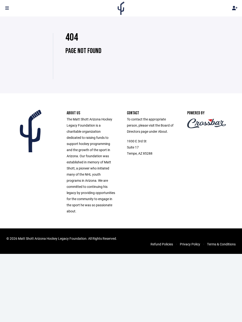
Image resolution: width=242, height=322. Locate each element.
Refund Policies (162, 244)
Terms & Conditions (221, 244)
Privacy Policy (190, 244)
